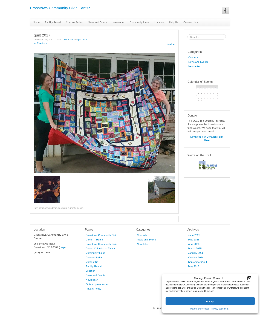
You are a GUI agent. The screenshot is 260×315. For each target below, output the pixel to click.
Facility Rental (53, 22)
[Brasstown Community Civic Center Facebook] (225, 10)
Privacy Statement (219, 309)
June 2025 (194, 235)
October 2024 (196, 257)
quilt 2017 (82, 39)
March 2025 (195, 248)
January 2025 (196, 252)
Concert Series (74, 22)
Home (36, 22)
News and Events (97, 22)
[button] (249, 278)
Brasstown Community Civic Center (60, 8)
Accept (210, 301)
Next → (171, 44)
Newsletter (119, 22)
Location (159, 22)
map (62, 247)
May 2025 (193, 239)
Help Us (173, 22)
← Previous (40, 43)
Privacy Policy (93, 288)
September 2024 (197, 261)
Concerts (193, 57)
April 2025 (194, 244)
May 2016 (193, 266)
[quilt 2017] (104, 112)
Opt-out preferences (199, 309)
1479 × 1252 (68, 39)
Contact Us (92, 261)
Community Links (139, 22)
